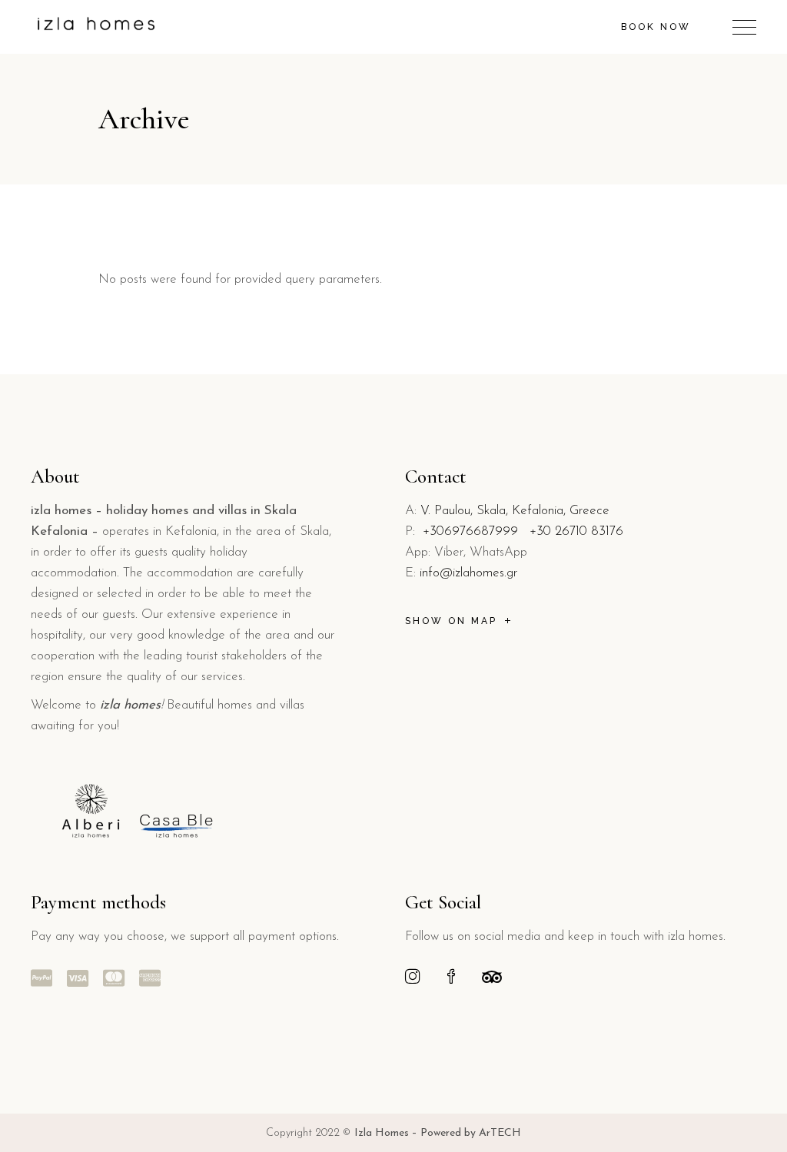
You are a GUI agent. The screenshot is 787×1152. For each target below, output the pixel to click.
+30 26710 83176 (576, 531)
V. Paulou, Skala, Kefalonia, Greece (514, 510)
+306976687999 (470, 531)
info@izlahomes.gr (468, 572)
